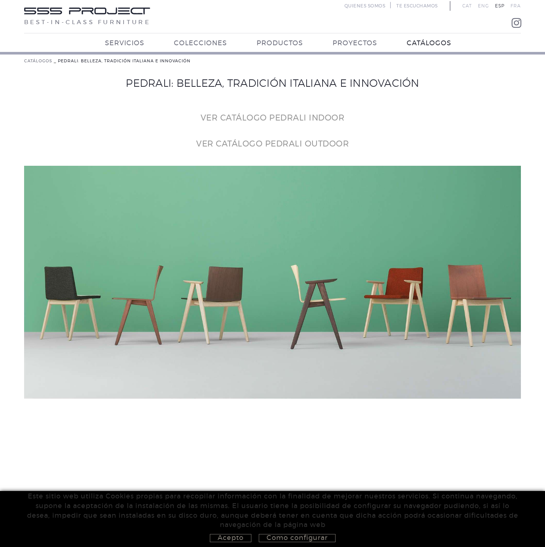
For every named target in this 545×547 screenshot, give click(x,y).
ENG (483, 6)
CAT (467, 6)
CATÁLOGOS (38, 61)
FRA (516, 6)
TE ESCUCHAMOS (417, 6)
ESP (500, 6)
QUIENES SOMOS (365, 6)
